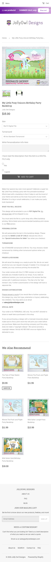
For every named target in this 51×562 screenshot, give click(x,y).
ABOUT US (25, 494)
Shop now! (43, 10)
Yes (5, 165)
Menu (7, 3)
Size (3, 121)
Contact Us (31, 548)
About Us (11, 548)
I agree (7, 172)
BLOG (25, 503)
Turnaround (7, 132)
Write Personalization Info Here (15, 142)
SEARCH (21, 548)
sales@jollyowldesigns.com (14, 302)
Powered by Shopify (35, 557)
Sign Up (44, 519)
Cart (47, 3)
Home (4, 38)
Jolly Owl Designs (19, 557)
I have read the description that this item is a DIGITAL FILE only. (24, 157)
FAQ (8, 224)
